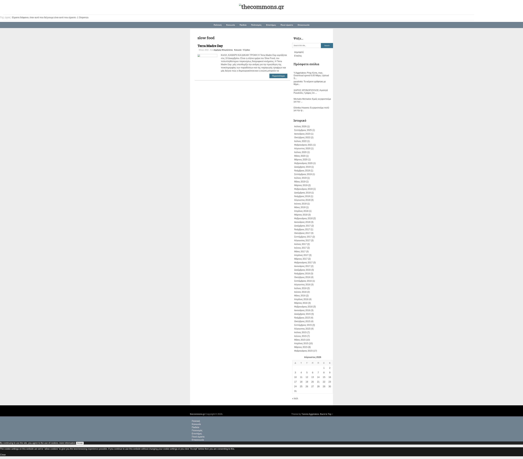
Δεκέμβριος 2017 (302, 226)
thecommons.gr (197, 414)
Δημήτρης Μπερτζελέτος (223, 50)
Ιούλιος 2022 (300, 141)
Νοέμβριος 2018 (302, 196)
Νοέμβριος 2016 (302, 273)
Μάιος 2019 (299, 181)
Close (3, 455)
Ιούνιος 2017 (300, 248)
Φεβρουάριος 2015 (303, 351)
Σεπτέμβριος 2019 (303, 174)
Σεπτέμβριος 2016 (303, 281)
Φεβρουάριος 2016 (303, 307)
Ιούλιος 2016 (300, 288)
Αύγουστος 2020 (302, 148)
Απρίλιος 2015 (301, 343)
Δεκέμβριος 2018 (302, 192)
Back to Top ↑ (326, 414)
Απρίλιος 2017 (301, 255)
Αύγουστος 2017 (302, 240)
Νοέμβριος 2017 (302, 229)
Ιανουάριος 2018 (302, 222)
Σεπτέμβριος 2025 (303, 130)
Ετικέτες (298, 56)
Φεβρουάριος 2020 (303, 163)
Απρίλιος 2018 (301, 211)
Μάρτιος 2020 (301, 159)
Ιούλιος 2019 (300, 178)
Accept (80, 443)
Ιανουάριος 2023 (302, 134)
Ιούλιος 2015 (300, 332)
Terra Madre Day (210, 46)
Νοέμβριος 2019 (302, 170)
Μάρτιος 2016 (301, 303)
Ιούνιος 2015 (300, 336)
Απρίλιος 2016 (301, 299)
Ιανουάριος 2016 (302, 310)
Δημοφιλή (299, 52)
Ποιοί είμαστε (287, 25)
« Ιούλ (295, 398)
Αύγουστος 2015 (302, 329)
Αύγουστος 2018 (302, 200)
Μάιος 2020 (299, 156)
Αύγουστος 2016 (302, 284)
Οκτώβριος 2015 (302, 321)
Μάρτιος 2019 (301, 185)
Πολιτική (218, 25)
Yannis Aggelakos (310, 414)
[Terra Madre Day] (209, 64)
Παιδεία (243, 25)
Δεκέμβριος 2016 (302, 270)
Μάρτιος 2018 (301, 215)
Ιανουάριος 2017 (302, 266)
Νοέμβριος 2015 (302, 318)
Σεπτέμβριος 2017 (303, 237)
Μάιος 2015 (299, 340)
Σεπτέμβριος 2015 (303, 325)
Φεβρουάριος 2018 (303, 218)
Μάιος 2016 (299, 295)
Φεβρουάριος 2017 (303, 262)
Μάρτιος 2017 (301, 259)
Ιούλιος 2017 (300, 244)
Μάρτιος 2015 (301, 347)
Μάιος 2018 (299, 207)
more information (67, 443)
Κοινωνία (230, 25)
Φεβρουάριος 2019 (303, 189)
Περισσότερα (278, 76)
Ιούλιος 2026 (300, 126)
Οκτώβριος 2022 (302, 137)
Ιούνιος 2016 (300, 292)
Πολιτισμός (256, 25)
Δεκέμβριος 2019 (302, 167)
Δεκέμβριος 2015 (302, 314)
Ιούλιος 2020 (300, 152)
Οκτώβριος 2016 (302, 277)
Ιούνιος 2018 (300, 204)
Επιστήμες (271, 25)
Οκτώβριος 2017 (302, 233)
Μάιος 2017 (299, 251)
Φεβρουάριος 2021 (303, 145)
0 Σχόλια (246, 50)
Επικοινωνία (303, 25)
